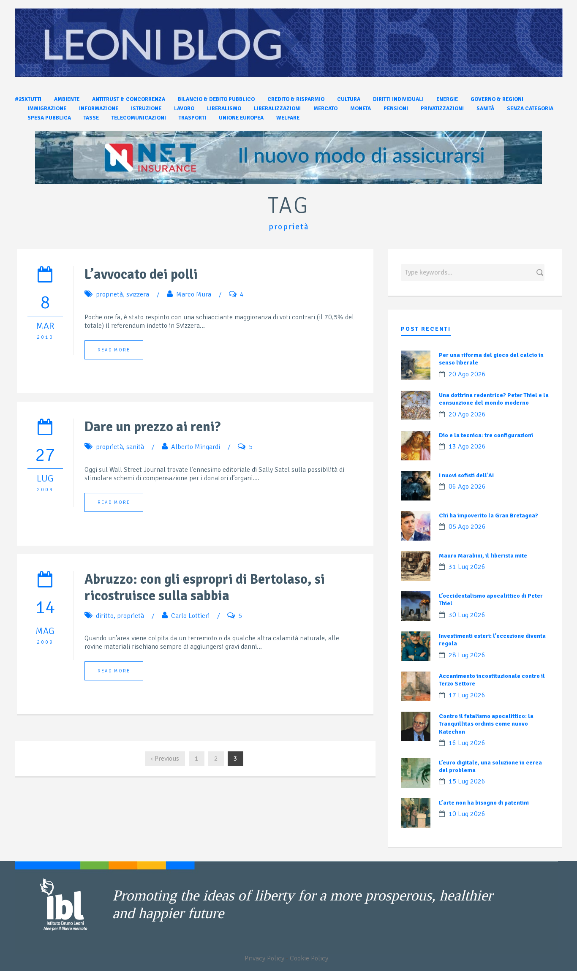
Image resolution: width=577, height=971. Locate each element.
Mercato (325, 108)
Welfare (287, 117)
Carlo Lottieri (190, 616)
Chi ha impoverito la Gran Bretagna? (488, 515)
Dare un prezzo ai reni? (152, 427)
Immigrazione (46, 108)
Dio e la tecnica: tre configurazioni (486, 435)
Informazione (98, 108)
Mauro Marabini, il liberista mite (483, 555)
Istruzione (146, 108)
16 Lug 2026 (467, 743)
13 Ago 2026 (467, 446)
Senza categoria (530, 108)
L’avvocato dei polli (141, 274)
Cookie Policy (309, 958)
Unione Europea (241, 117)
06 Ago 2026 (467, 486)
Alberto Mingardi (195, 447)
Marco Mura (193, 294)
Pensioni (396, 108)
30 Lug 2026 (467, 615)
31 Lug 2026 (467, 567)
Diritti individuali (398, 99)
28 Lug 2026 (467, 655)
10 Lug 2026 (467, 814)
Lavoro (184, 108)
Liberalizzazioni (277, 108)
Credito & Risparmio (295, 99)
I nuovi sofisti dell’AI (466, 475)
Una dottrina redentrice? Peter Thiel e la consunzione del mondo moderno (494, 399)
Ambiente (66, 99)
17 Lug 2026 (467, 695)
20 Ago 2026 (467, 374)
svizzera (137, 294)
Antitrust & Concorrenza (128, 99)
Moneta (360, 108)
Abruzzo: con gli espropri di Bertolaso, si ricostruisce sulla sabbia (204, 587)
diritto (105, 616)
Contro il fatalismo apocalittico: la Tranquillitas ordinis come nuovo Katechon (486, 724)
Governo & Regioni (497, 99)
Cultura (348, 99)
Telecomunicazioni (139, 117)
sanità (135, 447)
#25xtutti (28, 99)
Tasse (91, 117)
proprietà (109, 294)
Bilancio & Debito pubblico (216, 99)
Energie (447, 99)
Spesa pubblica (49, 117)
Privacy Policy (264, 958)
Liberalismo (224, 108)
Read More (114, 350)
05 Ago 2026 (467, 526)
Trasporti (192, 117)
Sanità (485, 108)
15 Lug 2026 (467, 781)
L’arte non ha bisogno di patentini (484, 802)
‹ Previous (165, 758)
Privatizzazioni (442, 108)
